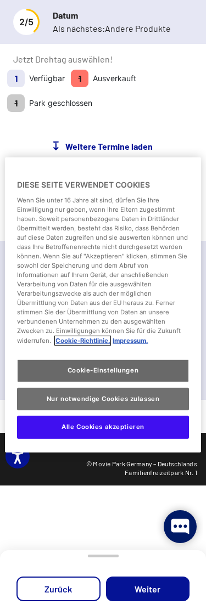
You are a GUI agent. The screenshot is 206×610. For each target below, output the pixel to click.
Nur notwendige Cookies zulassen (103, 398)
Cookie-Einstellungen (103, 370)
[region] (103, 305)
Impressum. (130, 340)
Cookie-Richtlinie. (82, 340)
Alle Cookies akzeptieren (103, 427)
